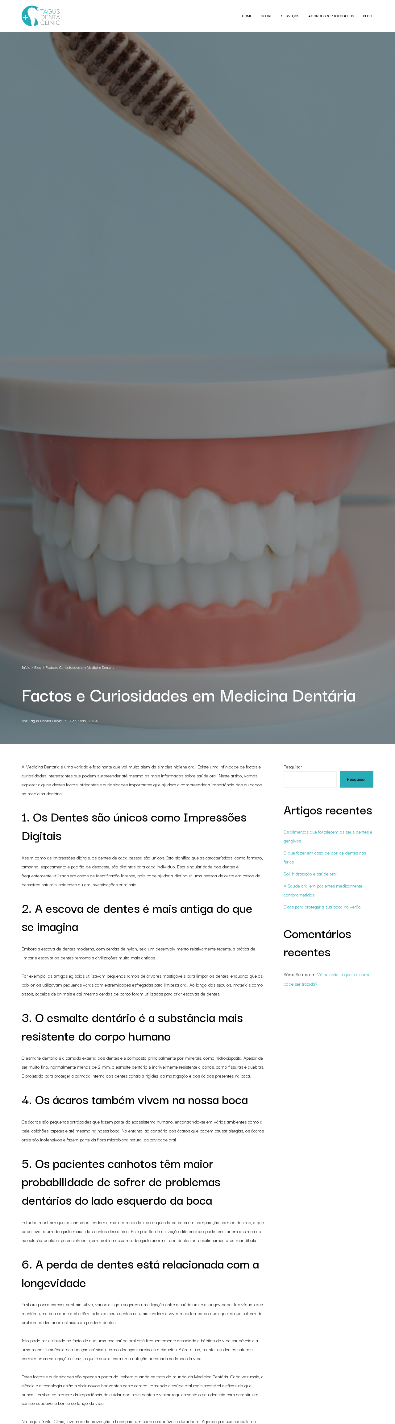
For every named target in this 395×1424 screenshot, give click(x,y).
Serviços (290, 16)
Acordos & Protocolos (331, 16)
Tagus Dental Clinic (45, 720)
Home (247, 16)
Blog (367, 16)
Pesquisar (293, 766)
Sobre (266, 16)
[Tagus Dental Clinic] (42, 16)
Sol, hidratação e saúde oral (310, 873)
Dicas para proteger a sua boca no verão (322, 906)
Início (26, 667)
